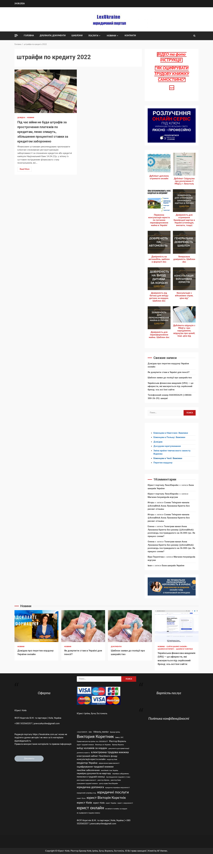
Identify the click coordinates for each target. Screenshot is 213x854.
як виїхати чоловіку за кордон (116, 809)
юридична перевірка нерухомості (117, 787)
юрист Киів (84, 802)
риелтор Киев (116, 780)
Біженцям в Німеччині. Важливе (170, 433)
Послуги (93, 36)
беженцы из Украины (103, 744)
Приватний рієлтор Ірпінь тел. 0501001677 (92, 741)
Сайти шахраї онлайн (176, 646)
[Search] (194, 36)
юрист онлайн (90, 808)
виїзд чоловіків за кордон (92, 748)
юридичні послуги (113, 792)
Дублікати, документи (53, 36)
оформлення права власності (109, 763)
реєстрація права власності (86, 780)
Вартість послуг (168, 693)
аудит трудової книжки (85, 744)
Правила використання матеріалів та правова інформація (42, 744)
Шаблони (77, 36)
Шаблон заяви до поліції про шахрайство (170, 377)
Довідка (21, 117)
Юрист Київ (20, 710)
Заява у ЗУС (119, 737)
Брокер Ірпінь (115, 732)
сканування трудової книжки (87, 783)
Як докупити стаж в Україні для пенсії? (169, 372)
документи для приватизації (118, 748)
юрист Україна (111, 803)
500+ (90, 732)
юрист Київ (98, 803)
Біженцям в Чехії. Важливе (167, 458)
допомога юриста (83, 752)
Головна (29, 36)
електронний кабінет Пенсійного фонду (97, 756)
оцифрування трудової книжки (95, 766)
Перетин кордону (162, 462)
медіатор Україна (87, 763)
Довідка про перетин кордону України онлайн (36, 626)
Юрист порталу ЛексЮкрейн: (163, 485)
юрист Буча (81, 798)
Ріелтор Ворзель (117, 741)
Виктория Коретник (95, 737)
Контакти (130, 36)
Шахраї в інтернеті (166, 649)
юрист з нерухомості (125, 803)
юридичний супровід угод (86, 793)
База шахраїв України (173, 565)
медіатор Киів (112, 759)
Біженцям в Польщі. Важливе (169, 437)
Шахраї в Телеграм (184, 649)
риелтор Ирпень (103, 780)
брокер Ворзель (118, 744)
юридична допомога (90, 787)
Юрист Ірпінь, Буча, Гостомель (92, 713)
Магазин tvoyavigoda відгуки (163, 497)
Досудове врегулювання (167, 446)
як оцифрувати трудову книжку (88, 813)
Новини (111, 36)
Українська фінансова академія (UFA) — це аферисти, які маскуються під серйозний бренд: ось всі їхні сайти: (170, 386)
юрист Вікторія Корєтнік (106, 798)
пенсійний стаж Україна (109, 770)
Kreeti (151, 851)
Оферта (44, 693)
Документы (29, 759)
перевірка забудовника (120, 773)
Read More (24, 169)
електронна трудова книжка (110, 752)
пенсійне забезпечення (88, 770)
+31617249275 (82, 732)
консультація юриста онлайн (91, 759)
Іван (150, 565)
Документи (116, 646)
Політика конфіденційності (168, 718)
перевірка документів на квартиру (94, 773)
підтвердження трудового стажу (118, 777)
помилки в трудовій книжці (91, 777)
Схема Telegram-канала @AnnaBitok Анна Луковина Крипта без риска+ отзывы (169, 505)
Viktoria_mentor (101, 732)
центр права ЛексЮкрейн (108, 783)
